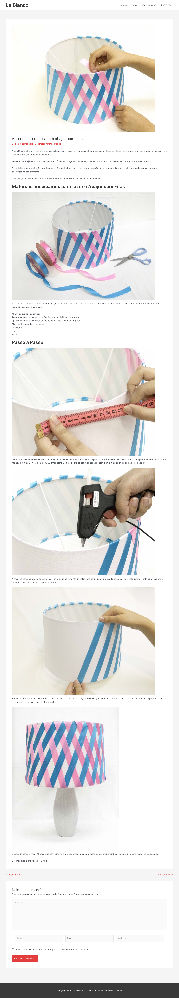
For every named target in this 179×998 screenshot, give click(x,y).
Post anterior (13, 875)
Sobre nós (166, 5)
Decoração (40, 143)
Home (135, 5)
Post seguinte (165, 875)
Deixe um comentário (22, 143)
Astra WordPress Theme (110, 990)
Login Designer (149, 5)
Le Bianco (17, 5)
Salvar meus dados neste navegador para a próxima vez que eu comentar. (52, 949)
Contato (124, 5)
